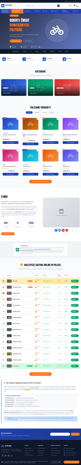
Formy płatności (54, 448)
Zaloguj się (77, 1)
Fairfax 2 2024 (66, 166)
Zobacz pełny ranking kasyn (40, 374)
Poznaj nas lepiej (8, 233)
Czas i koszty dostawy (55, 452)
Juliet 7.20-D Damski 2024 (9, 166)
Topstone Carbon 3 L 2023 (9, 134)
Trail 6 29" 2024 (26, 166)
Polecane (29, 112)
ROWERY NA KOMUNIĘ (17, 11)
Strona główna (6, 11)
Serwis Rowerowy (66, 11)
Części (46, 11)
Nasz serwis (28, 41)
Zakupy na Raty (28, 448)
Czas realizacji (54, 455)
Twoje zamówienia (41, 448)
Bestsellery (37, 112)
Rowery (28, 11)
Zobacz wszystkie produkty (40, 181)
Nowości (44, 112)
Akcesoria (55, 11)
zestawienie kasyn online (39, 413)
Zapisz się (75, 434)
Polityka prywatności (29, 455)
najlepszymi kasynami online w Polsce (42, 249)
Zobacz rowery (16, 41)
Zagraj (74, 281)
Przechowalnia (41, 452)
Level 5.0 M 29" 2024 (48, 134)
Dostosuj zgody (56, 462)
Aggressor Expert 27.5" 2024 (70, 134)
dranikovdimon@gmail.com (28, 250)
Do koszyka (11, 142)
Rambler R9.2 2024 (47, 166)
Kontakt (76, 11)
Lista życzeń (40, 455)
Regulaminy (27, 452)
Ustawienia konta (41, 450)
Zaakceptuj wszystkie (72, 462)
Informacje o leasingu (55, 450)
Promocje (37, 11)
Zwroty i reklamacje (29, 450)
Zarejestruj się (69, 1)
